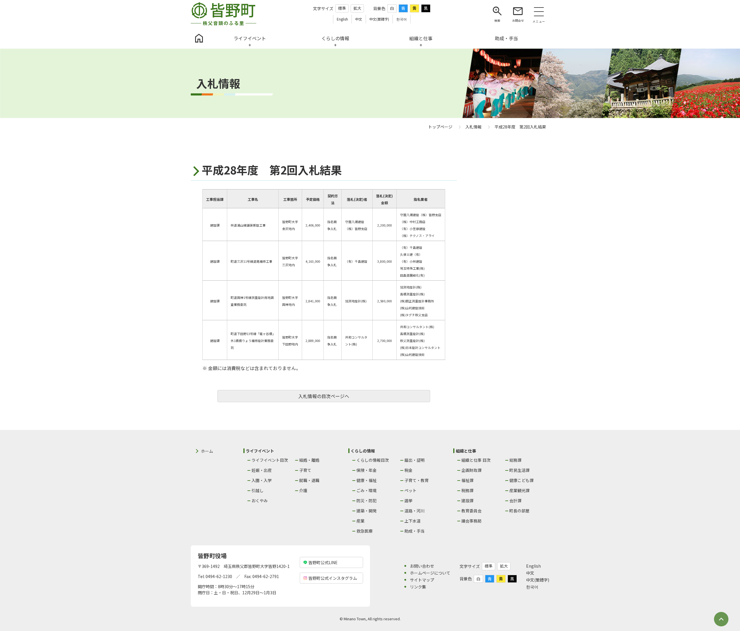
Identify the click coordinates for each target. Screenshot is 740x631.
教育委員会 (471, 511)
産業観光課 (519, 490)
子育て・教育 (416, 480)
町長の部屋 (519, 511)
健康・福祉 (366, 480)
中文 (530, 573)
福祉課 (467, 480)
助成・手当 (414, 531)
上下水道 (412, 521)
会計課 (515, 500)
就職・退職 (309, 480)
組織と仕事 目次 (476, 460)
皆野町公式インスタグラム (332, 578)
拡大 (357, 8)
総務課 (515, 460)
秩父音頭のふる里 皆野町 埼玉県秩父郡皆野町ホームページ (223, 13)
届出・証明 (414, 460)
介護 (303, 490)
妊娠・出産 (261, 470)
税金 (408, 470)
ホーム (207, 451)
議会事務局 (471, 521)
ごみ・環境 (366, 490)
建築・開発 (366, 511)
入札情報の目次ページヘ (323, 396)
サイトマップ (422, 580)
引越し (257, 490)
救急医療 (364, 531)
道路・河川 (414, 511)
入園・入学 (261, 480)
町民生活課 (519, 470)
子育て (305, 470)
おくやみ (259, 500)
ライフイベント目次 (269, 460)
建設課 (467, 500)
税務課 (467, 490)
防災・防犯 (366, 500)
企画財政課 (471, 470)
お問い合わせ (422, 566)
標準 (342, 8)
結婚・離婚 (309, 460)
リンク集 (418, 587)
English (533, 566)
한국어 (532, 587)
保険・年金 (366, 470)
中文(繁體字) (537, 580)
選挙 (408, 500)
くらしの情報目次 (372, 460)
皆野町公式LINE (323, 562)
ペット (410, 490)
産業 (360, 521)
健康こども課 (521, 480)
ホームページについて (430, 573)
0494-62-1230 (219, 576)
